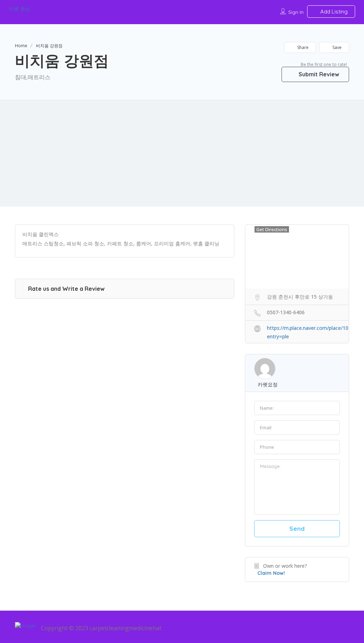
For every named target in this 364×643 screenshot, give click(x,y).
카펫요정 (268, 384)
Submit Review (318, 74)
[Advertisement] (182, 153)
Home (21, 46)
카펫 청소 (19, 9)
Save (336, 47)
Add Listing (333, 11)
